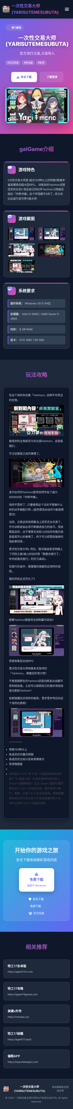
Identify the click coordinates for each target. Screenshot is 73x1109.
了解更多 (52, 77)
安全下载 (26, 77)
